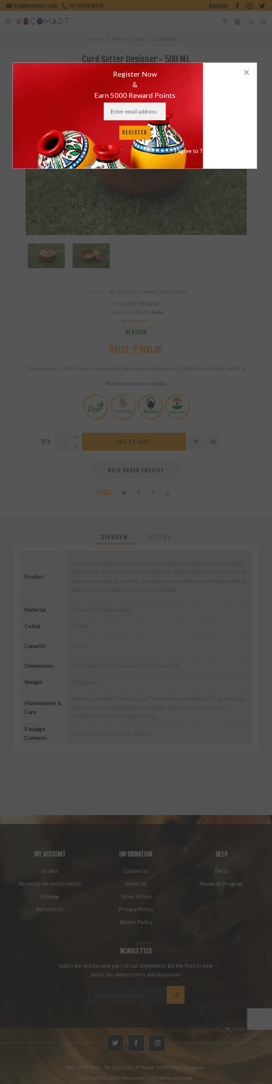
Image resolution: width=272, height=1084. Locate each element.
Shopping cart (250, 21)
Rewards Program (222, 883)
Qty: (46, 441)
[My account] (237, 21)
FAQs (221, 871)
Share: (105, 492)
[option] (46, 254)
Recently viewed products (50, 883)
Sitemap (50, 896)
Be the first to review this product (148, 291)
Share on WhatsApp (168, 492)
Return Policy (136, 922)
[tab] (114, 537)
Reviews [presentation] (159, 537)
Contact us (136, 871)
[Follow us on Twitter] (115, 1043)
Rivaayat (140, 321)
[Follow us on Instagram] (157, 1043)
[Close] (246, 73)
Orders (49, 871)
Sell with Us (50, 909)
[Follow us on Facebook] (136, 1043)
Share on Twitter (124, 492)
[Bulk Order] (224, 21)
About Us (136, 883)
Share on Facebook (139, 492)
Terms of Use (135, 896)
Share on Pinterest (153, 492)
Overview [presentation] (114, 537)
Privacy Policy (135, 909)
